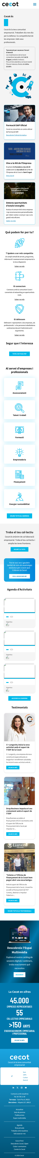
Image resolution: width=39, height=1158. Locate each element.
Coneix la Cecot (19, 1149)
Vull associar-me (19, 1133)
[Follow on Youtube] (25, 1087)
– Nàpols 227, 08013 (20, 1102)
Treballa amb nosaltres (19, 1131)
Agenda (19, 1125)
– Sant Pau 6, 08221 (19, 1099)
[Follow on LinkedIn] (13, 1087)
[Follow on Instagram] (21, 1087)
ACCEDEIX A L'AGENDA (19, 698)
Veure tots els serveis (19, 516)
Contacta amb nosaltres (19, 1094)
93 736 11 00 (21, 1096)
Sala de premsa (19, 1112)
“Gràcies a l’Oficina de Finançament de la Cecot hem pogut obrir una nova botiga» (19, 877)
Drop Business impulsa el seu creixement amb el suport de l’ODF (19, 811)
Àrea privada (19, 1128)
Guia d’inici (19, 1141)
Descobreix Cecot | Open (19, 1143)
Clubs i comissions (19, 1146)
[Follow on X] (17, 1087)
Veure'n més (12, 768)
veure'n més (19, 1040)
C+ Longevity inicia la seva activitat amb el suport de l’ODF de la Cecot (18, 747)
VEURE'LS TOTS (19, 549)
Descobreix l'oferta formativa (16, 135)
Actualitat (19, 1109)
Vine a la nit (10, 176)
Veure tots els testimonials (19, 911)
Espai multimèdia (19, 1118)
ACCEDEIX (19, 974)
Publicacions (19, 1115)
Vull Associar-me (19, 576)
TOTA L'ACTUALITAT (19, 354)
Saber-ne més (11, 221)
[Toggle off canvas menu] (30, 4)
